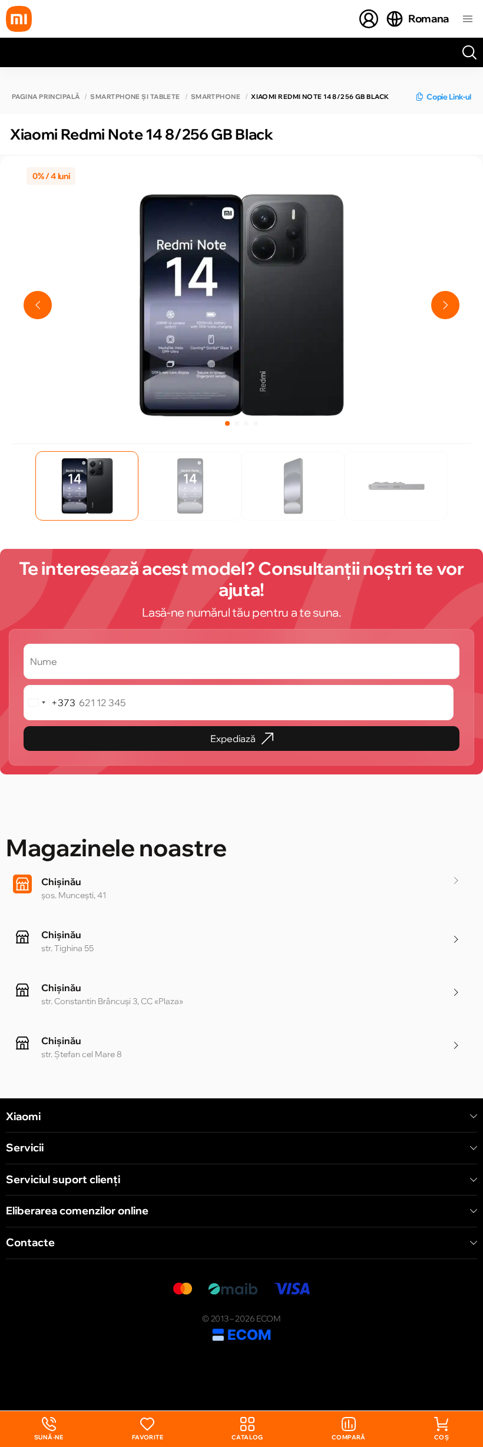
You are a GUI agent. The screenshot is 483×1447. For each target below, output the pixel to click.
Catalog (247, 1437)
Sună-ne (49, 1429)
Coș (441, 1437)
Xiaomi (23, 1116)
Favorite (147, 1437)
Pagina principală (46, 97)
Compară (349, 1437)
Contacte (30, 1242)
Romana (428, 18)
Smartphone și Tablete (135, 97)
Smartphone (215, 97)
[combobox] (49, 703)
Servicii (25, 1147)
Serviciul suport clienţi (63, 1179)
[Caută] (469, 52)
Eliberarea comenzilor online (77, 1210)
